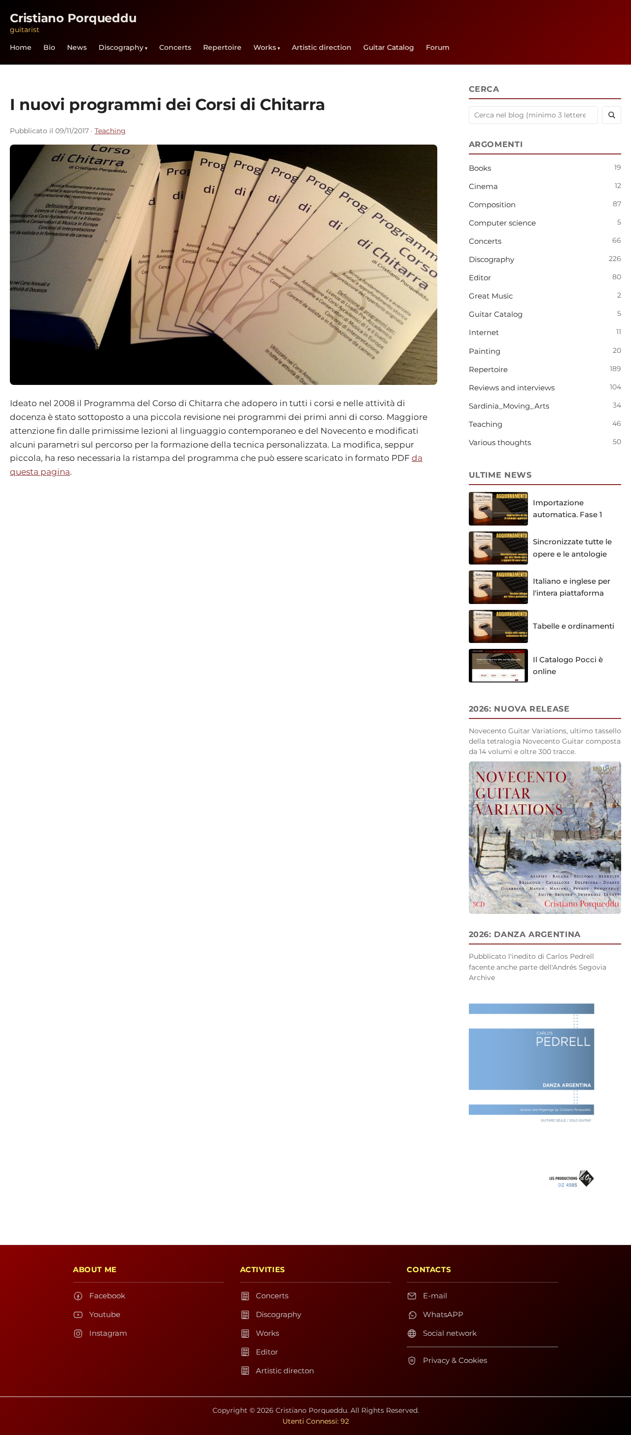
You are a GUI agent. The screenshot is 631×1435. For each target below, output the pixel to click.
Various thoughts (500, 442)
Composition (492, 204)
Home (21, 47)
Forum (438, 47)
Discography (121, 47)
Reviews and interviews (512, 387)
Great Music (491, 296)
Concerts (175, 47)
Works (264, 47)
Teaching (110, 130)
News (77, 47)
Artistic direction (321, 47)
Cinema (483, 186)
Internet (484, 332)
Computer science (502, 222)
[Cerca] (611, 115)
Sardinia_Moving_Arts (509, 406)
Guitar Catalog (388, 47)
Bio (49, 47)
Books (480, 168)
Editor (480, 277)
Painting (484, 351)
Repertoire (222, 47)
